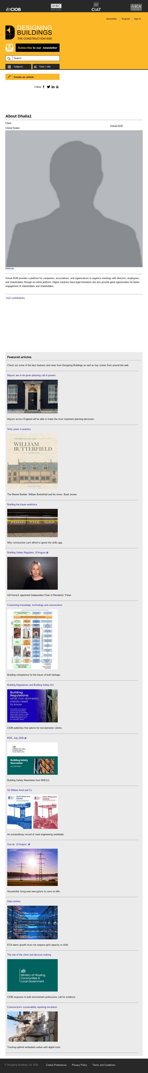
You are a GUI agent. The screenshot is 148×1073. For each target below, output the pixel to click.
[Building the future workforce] (32, 536)
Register (126, 19)
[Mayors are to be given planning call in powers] (32, 412)
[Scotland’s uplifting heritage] (32, 828)
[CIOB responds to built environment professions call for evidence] (32, 990)
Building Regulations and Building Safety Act (30, 685)
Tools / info (45, 66)
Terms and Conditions (104, 1065)
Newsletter (111, 19)
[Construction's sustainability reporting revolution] (32, 1041)
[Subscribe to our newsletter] (32, 51)
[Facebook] (43, 86)
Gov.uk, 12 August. (17, 844)
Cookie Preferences (56, 1065)
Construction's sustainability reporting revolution (32, 1007)
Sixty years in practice (19, 429)
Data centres (14, 901)
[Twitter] (48, 86)
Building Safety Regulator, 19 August (26, 552)
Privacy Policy (79, 1065)
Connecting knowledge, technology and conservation (34, 605)
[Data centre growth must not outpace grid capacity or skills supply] (32, 938)
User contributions (15, 298)
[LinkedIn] (52, 86)
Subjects (18, 66)
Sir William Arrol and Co (19, 790)
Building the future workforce (22, 504)
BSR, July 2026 (15, 738)
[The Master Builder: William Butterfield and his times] (32, 488)
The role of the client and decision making (29, 954)
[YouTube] (57, 86)
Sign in (137, 19)
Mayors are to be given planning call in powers (31, 375)
